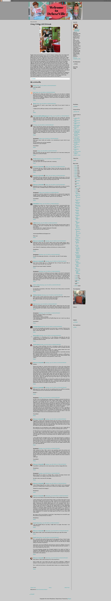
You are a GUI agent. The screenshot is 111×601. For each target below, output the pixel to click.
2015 (75, 168)
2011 (75, 175)
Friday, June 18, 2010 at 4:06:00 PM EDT (51, 158)
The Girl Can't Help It (77, 265)
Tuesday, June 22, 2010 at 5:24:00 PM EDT (49, 397)
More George (77, 129)
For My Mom (76, 246)
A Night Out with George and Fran (76, 132)
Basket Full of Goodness (77, 197)
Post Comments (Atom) (42, 589)
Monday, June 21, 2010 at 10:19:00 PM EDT (55, 362)
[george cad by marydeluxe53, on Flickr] (76, 111)
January (77, 282)
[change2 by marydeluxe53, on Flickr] (31, 594)
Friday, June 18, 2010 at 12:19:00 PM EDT (45, 92)
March (77, 278)
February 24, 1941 (77, 123)
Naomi (34, 85)
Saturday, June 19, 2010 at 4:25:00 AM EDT (46, 222)
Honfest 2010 (77, 253)
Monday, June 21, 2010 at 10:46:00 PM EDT (55, 387)
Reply (34, 88)
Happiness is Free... (77, 203)
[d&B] (74, 160)
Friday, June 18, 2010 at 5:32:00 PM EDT (55, 166)
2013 (75, 171)
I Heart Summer (77, 193)
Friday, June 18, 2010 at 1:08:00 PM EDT (59, 115)
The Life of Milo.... (77, 200)
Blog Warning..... (78, 269)
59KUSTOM (36, 203)
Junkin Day (77, 237)
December (77, 178)
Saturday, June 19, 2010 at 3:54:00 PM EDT (46, 304)
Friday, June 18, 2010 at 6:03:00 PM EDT (49, 192)
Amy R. (34, 522)
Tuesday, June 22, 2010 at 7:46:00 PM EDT (49, 473)
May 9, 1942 (77, 155)
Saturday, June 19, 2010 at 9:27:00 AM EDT (49, 254)
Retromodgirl (36, 335)
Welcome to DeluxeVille (38, 166)
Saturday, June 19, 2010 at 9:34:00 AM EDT (55, 261)
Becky (34, 103)
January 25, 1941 (77, 119)
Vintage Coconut (37, 158)
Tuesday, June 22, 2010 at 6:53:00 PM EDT (49, 448)
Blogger (69, 598)
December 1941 (76, 150)
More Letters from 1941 (77, 126)
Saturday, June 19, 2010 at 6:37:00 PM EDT (51, 326)
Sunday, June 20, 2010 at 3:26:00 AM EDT (50, 344)
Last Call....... (77, 259)
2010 (76, 176)
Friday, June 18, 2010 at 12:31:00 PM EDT (46, 103)
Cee (34, 92)
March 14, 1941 (76, 128)
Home (50, 587)
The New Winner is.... (77, 242)
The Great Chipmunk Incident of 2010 (77, 256)
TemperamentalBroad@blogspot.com (41, 115)
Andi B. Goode (36, 344)
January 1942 (77, 151)
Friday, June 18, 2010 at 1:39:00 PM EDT (44, 124)
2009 (76, 285)
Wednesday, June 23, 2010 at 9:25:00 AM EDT (48, 522)
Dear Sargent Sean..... (77, 222)
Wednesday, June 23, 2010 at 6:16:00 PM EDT (48, 537)
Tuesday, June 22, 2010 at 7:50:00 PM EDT (55, 483)
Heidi (34, 304)
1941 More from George (77, 139)
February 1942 (76, 153)
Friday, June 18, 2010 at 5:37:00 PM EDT (55, 184)
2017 (75, 165)
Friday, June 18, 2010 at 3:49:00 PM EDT (47, 150)
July (76, 189)
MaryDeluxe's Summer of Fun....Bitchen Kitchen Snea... (78, 233)
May (76, 275)
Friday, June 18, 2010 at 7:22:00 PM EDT (49, 203)
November (77, 180)
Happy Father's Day (77, 218)
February (77, 280)
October (77, 183)
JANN (34, 222)
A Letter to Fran (76, 145)
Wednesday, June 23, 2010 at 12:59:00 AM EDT (56, 495)
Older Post (67, 587)
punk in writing (36, 284)
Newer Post (33, 587)
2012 (75, 173)
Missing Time (77, 140)
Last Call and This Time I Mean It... (77, 249)
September (77, 185)
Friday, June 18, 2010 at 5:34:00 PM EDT (55, 175)
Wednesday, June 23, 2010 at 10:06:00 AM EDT (56, 530)
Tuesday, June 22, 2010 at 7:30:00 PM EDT (55, 464)
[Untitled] (75, 106)
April (76, 277)
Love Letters (77, 136)
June (76, 191)
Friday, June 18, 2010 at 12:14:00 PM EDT (46, 85)
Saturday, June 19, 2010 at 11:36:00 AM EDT (49, 271)
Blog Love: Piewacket (77, 205)
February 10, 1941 (77, 121)
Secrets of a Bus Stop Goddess (77, 272)
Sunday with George (77, 135)
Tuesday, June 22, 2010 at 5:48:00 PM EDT (55, 419)
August (77, 188)
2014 (75, 170)
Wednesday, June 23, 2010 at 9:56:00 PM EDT (56, 557)
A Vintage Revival (37, 326)
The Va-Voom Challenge (77, 261)
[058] (74, 327)
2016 (75, 167)
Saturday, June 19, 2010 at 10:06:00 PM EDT (50, 335)
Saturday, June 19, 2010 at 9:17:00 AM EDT (55, 240)
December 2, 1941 (77, 147)
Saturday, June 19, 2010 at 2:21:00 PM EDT (50, 284)
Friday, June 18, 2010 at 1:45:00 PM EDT (48, 138)
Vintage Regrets (77, 240)
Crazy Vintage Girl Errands (77, 226)
